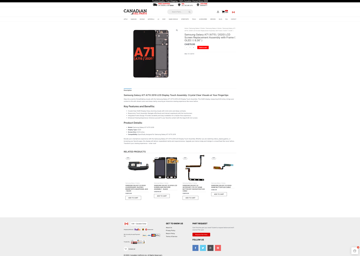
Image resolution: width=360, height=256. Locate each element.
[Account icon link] (218, 12)
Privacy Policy (170, 230)
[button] (177, 30)
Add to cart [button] (133, 198)
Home (186, 28)
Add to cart (203, 47)
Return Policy (170, 233)
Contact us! (131, 249)
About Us (169, 227)
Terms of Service (171, 236)
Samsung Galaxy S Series (197, 28)
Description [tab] (128, 90)
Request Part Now (201, 234)
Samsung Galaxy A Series (213, 28)
